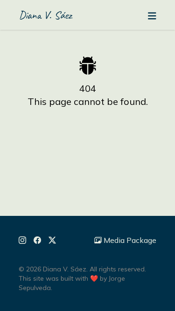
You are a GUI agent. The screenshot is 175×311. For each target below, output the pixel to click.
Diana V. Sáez (45, 15)
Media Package (130, 240)
